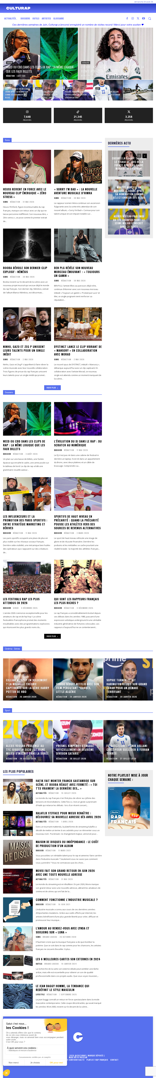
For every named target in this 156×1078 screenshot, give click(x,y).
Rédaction (15, 201)
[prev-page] (139, 156)
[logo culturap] (18, 8)
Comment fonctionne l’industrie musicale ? (67, 900)
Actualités (85, 63)
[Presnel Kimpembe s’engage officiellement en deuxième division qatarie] (78, 90)
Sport (97, 88)
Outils (39, 964)
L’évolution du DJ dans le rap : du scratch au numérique (78, 443)
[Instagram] (132, 18)
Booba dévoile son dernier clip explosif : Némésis (25, 270)
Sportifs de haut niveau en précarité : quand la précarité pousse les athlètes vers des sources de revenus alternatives (77, 522)
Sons (5, 202)
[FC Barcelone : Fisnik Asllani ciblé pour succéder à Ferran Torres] (108, 90)
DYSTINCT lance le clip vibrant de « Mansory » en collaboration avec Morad (78, 350)
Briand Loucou (50, 937)
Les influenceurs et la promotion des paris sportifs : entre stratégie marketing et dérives (25, 522)
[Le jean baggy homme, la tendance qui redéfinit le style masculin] (18, 996)
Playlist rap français (97, 1059)
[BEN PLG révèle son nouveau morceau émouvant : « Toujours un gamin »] (78, 245)
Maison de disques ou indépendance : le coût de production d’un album (67, 844)
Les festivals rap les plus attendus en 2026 (21, 601)
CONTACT (114, 1059)
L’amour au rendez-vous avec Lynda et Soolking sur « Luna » (62, 930)
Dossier (9, 63)
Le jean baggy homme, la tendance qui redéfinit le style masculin (62, 988)
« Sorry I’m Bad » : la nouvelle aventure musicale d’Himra (75, 191)
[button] (149, 18)
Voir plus (51, 387)
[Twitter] (138, 18)
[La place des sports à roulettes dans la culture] (138, 90)
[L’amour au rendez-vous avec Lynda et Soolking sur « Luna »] (18, 938)
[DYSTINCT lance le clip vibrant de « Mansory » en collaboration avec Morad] (78, 324)
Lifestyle (128, 91)
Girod (16, 608)
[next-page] (144, 156)
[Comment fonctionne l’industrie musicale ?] (18, 909)
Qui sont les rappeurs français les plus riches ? (76, 601)
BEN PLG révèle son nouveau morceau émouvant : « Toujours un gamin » (77, 271)
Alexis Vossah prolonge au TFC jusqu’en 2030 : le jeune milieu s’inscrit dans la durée (129, 222)
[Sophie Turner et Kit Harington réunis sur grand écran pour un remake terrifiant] (128, 679)
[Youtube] (143, 18)
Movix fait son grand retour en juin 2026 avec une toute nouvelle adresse (65, 872)
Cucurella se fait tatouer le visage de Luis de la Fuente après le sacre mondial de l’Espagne (129, 164)
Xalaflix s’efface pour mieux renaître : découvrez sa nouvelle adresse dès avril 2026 (68, 815)
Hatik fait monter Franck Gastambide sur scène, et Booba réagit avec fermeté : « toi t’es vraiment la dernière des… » (66, 784)
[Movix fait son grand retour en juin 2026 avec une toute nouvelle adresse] (18, 881)
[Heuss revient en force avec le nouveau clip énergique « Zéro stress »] (27, 166)
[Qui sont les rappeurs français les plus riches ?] (78, 576)
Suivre (27, 109)
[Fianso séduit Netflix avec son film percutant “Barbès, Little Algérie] (78, 679)
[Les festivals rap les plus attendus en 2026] (27, 576)
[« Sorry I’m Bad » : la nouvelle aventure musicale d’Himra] (78, 166)
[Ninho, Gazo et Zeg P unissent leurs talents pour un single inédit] (27, 324)
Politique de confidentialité (70, 1059)
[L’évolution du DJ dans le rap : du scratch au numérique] (78, 419)
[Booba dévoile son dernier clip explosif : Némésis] (27, 245)
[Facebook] (127, 18)
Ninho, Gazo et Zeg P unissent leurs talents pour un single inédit (24, 350)
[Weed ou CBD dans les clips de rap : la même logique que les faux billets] (40, 54)
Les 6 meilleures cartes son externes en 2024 (68, 959)
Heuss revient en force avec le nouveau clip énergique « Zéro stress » (24, 193)
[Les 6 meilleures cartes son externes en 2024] (18, 967)
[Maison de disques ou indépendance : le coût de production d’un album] (18, 852)
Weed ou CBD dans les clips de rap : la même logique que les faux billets (24, 445)
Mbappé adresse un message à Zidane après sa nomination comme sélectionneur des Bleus (129, 193)
